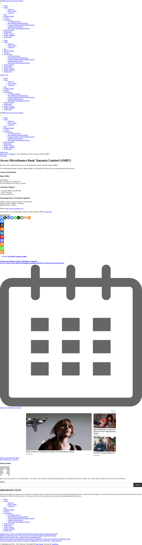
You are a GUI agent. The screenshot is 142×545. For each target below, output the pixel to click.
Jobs (5, 14)
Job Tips (6, 18)
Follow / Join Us (9, 33)
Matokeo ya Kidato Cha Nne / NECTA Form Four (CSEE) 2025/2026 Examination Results (28, 535)
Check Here (48, 212)
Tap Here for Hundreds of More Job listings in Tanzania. (18, 261)
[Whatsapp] (15, 217)
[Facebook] (1, 217)
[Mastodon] (12, 217)
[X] (5, 217)
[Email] (22, 217)
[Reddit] (2, 229)
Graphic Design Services (15, 26)
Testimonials (7, 32)
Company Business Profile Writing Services (21, 25)
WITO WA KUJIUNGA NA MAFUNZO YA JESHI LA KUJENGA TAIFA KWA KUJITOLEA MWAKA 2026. (35, 539)
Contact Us (11, 13)
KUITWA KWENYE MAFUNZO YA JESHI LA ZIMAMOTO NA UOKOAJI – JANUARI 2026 (30, 541)
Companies (3, 156)
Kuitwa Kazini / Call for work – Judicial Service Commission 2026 (20, 537)
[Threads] (18, 217)
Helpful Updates (9, 16)
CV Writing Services (14, 21)
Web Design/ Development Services (19, 28)
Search (2, 482)
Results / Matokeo (9, 35)
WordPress (55, 544)
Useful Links (8, 37)
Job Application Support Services (18, 23)
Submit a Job (4, 75)
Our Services (8, 20)
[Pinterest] (2, 237)
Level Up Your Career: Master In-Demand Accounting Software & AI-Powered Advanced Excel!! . (32, 263)
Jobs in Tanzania (9, 30)
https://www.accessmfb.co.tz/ (14, 208)
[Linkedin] (8, 217)
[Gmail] (25, 217)
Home (6, 6)
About (6, 7)
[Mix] (2, 244)
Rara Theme (39, 544)
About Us (11, 9)
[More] (29, 217)
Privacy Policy (12, 11)
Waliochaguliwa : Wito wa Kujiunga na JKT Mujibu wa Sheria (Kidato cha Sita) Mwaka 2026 (29, 534)
